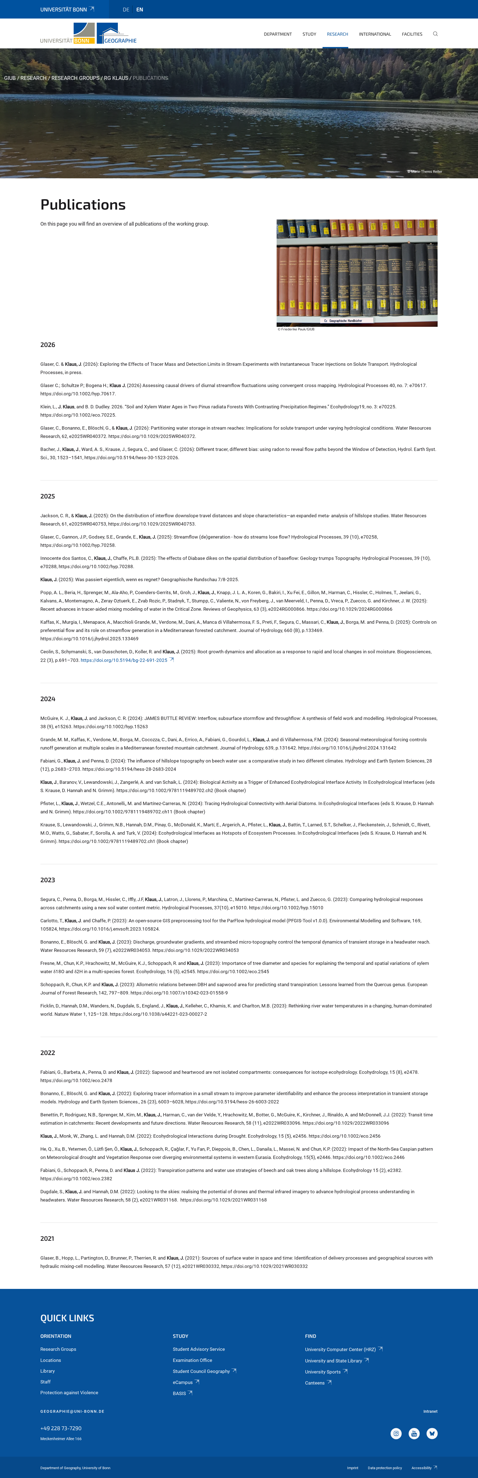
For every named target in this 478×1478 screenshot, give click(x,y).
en (139, 9)
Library (47, 1371)
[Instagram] (396, 1434)
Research (337, 33)
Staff (45, 1382)
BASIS (179, 1393)
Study (309, 33)
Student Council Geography (201, 1371)
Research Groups (75, 78)
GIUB (10, 78)
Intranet (431, 1411)
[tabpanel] (239, 113)
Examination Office (192, 1360)
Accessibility (422, 1468)
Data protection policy (385, 1468)
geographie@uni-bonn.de (72, 1411)
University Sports (323, 1372)
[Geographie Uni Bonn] (88, 33)
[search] (433, 37)
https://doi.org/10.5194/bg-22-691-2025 (124, 660)
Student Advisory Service (199, 1349)
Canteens (315, 1383)
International (375, 33)
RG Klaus (116, 78)
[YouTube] (414, 1434)
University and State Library (333, 1361)
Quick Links (67, 1317)
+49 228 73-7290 (61, 1428)
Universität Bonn (63, 9)
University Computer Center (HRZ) (340, 1349)
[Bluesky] (432, 1434)
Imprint (352, 1468)
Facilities (412, 33)
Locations (50, 1360)
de (126, 9)
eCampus (183, 1382)
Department (278, 33)
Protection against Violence (69, 1392)
